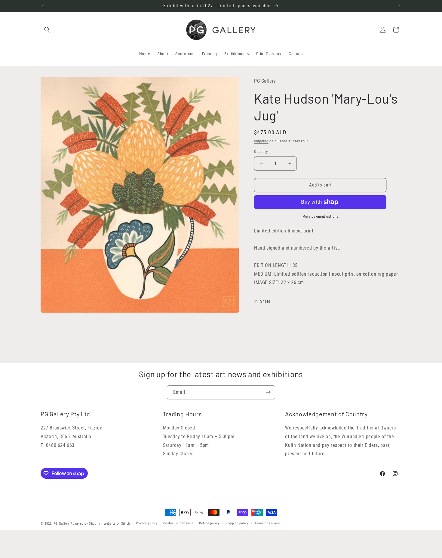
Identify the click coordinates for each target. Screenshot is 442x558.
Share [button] (265, 301)
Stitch (125, 524)
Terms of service (267, 523)
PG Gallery (62, 524)
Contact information (178, 523)
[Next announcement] (399, 5)
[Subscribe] (268, 392)
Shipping (261, 141)
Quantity (261, 151)
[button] (47, 29)
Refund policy (209, 523)
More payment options (320, 216)
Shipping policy (237, 523)
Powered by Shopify (85, 524)
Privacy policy (147, 523)
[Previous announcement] (42, 5)
